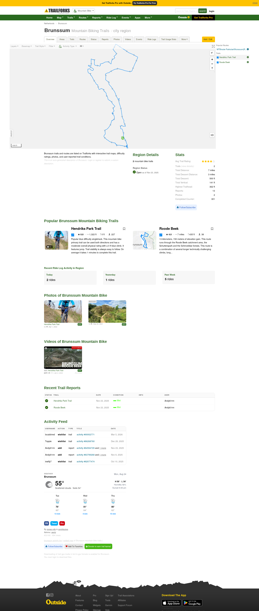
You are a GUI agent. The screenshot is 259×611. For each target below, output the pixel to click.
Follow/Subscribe (187, 207)
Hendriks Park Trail (86, 228)
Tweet (54, 523)
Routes (82, 17)
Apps (137, 17)
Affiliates (122, 600)
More (147, 17)
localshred (50, 434)
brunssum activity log (53, 540)
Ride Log (111, 17)
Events (125, 17)
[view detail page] (248, 49)
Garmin (108, 605)
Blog (95, 600)
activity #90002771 (86, 434)
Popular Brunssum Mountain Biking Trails (81, 221)
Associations (126, 595)
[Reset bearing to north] (212, 68)
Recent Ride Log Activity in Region (64, 268)
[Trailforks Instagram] (51, 595)
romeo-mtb (51, 529)
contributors (63, 529)
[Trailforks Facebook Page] (47, 595)
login (211, 11)
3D (212, 135)
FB (46, 523)
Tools (107, 600)
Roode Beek (169, 228)
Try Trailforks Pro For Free (145, 3)
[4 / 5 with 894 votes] (208, 161)
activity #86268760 (86, 441)
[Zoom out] (212, 64)
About (78, 595)
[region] (113, 96)
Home (49, 17)
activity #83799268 (86, 454)
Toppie (48, 441)
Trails (70, 17)
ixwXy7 (48, 461)
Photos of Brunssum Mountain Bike (75, 295)
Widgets (97, 605)
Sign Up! (109, 595)
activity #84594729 (86, 447)
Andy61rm (169, 400)
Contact (79, 605)
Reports (96, 17)
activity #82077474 (86, 461)
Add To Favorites (75, 546)
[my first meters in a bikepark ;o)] (63, 311)
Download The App (174, 595)
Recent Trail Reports (62, 388)
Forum (125, 605)
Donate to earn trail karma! (99, 546)
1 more (102, 447)
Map (59, 17)
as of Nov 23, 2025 (150, 172)
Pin (62, 523)
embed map (68, 540)
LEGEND (11, 133)
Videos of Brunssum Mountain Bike (75, 341)
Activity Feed (55, 421)
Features (79, 600)
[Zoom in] (212, 59)
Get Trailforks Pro (203, 17)
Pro (94, 595)
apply (53, 532)
